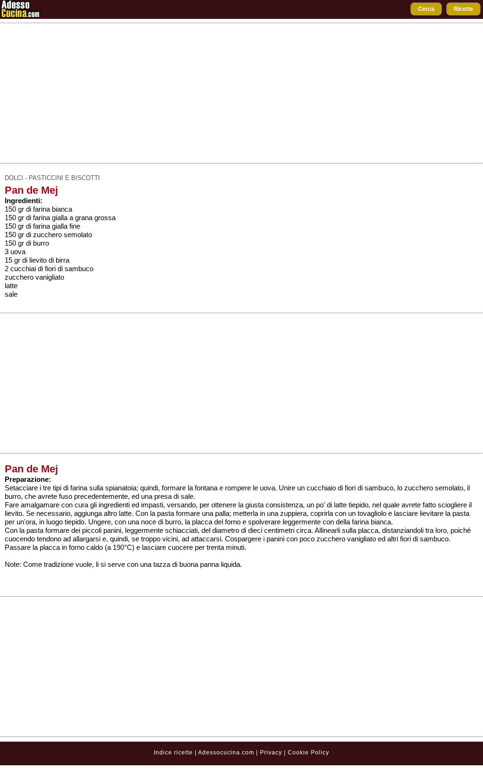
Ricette (463, 9)
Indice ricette (173, 752)
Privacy (272, 752)
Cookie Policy (308, 752)
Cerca (426, 9)
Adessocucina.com (226, 752)
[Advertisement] (241, 93)
